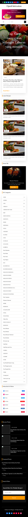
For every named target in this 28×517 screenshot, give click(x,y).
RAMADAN (5, 325)
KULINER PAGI (6, 266)
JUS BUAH (5, 240)
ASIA (4, 203)
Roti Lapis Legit (6, 341)
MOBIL (4, 303)
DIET (4, 212)
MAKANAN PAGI (6, 284)
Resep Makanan (6, 328)
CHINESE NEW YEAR (7, 209)
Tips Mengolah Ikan (6, 369)
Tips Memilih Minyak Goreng (8, 362)
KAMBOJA (5, 247)
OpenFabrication (14, 6)
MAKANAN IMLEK (7, 275)
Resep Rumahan (6, 337)
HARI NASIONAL (6, 215)
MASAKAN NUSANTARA (8, 294)
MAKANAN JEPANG (7, 278)
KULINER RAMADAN (7, 269)
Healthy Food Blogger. (9, 509)
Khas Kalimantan (6, 250)
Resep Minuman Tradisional (8, 334)
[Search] (25, 22)
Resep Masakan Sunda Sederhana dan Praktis (18, 430)
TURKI (4, 372)
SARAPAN (5, 353)
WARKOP (5, 381)
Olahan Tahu (5, 319)
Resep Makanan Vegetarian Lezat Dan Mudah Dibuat (18, 451)
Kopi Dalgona (5, 259)
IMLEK (4, 222)
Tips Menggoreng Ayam (7, 366)
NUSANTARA (6, 316)
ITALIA (4, 228)
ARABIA (5, 200)
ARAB (4, 197)
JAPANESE (5, 231)
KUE (4, 262)
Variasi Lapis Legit (6, 378)
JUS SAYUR (5, 244)
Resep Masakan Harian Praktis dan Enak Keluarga (17, 441)
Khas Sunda (5, 256)
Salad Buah (5, 344)
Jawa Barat (5, 234)
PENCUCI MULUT (7, 322)
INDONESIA (5, 225)
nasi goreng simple (6, 309)
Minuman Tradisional (7, 300)
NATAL (4, 312)
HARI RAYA (5, 219)
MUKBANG (5, 306)
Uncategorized (5, 375)
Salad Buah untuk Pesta (7, 347)
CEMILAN (5, 206)
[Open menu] (3, 21)
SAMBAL (5, 350)
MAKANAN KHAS (7, 281)
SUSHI (4, 359)
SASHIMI (5, 356)
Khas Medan (5, 253)
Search (14, 498)
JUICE (4, 237)
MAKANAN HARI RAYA (8, 272)
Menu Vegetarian (6, 297)
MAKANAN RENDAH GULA (9, 287)
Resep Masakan (6, 331)
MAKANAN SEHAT (7, 291)
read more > (6, 91)
